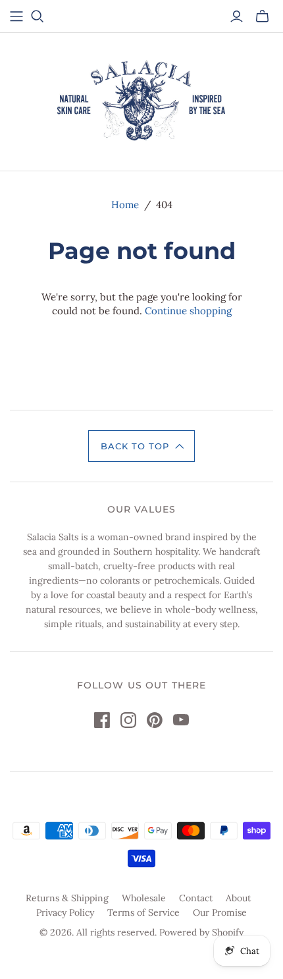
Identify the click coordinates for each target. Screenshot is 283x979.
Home (125, 204)
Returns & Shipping (67, 898)
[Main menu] (16, 16)
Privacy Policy (65, 912)
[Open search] (37, 16)
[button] (141, 446)
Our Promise (220, 912)
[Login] (237, 16)
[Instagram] (128, 720)
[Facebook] (102, 720)
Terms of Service (143, 912)
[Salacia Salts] (141, 99)
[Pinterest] (155, 720)
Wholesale (144, 898)
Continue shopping (188, 310)
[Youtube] (181, 720)
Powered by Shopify (201, 932)
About (238, 898)
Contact (196, 898)
